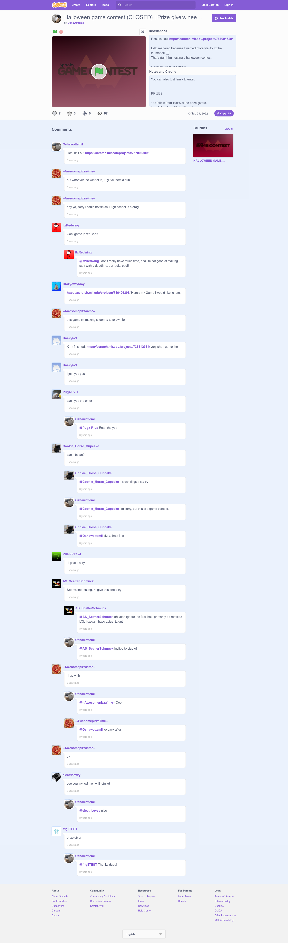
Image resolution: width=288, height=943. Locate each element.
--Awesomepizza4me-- (79, 171)
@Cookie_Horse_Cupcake (99, 481)
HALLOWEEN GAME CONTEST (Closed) (209, 160)
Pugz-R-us (70, 392)
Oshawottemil (76, 22)
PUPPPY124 (72, 554)
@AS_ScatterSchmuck (96, 616)
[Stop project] (61, 32)
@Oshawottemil (91, 535)
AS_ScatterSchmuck (78, 581)
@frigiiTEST (88, 864)
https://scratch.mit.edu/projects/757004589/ (200, 38)
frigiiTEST (70, 829)
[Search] (120, 5)
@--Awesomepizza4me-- (97, 702)
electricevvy (72, 775)
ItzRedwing (71, 225)
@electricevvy (89, 810)
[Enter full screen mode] (142, 32)
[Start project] (55, 32)
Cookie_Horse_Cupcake (81, 446)
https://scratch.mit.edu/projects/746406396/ (98, 292)
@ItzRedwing (89, 261)
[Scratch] (60, 5)
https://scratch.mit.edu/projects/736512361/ (118, 346)
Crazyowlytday (74, 284)
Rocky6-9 (70, 338)
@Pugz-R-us (88, 427)
